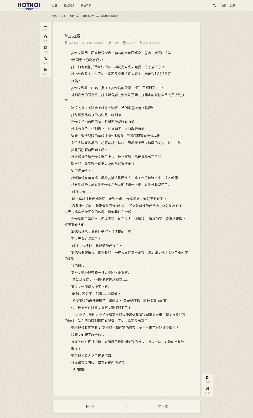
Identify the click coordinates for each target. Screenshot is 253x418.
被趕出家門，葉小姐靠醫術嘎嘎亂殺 (101, 16)
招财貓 (113, 43)
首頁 (54, 5)
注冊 (232, 5)
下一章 (163, 407)
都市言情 (74, 16)
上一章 (90, 407)
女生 (63, 16)
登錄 (224, 5)
